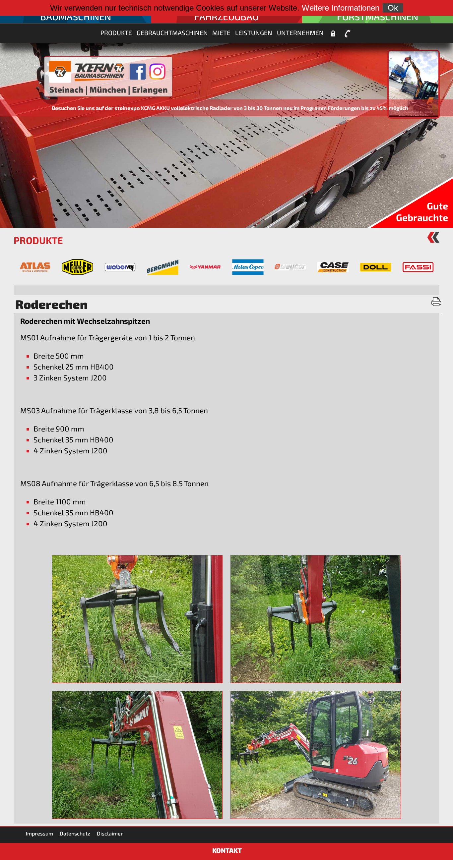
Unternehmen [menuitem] (300, 32)
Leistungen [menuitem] (253, 32)
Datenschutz (75, 833)
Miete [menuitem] (221, 32)
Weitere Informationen (340, 7)
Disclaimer (110, 833)
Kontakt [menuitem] (348, 33)
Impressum (39, 833)
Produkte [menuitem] (116, 32)
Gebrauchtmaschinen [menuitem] (172, 32)
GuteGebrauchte (422, 211)
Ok (393, 7)
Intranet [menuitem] (333, 33)
